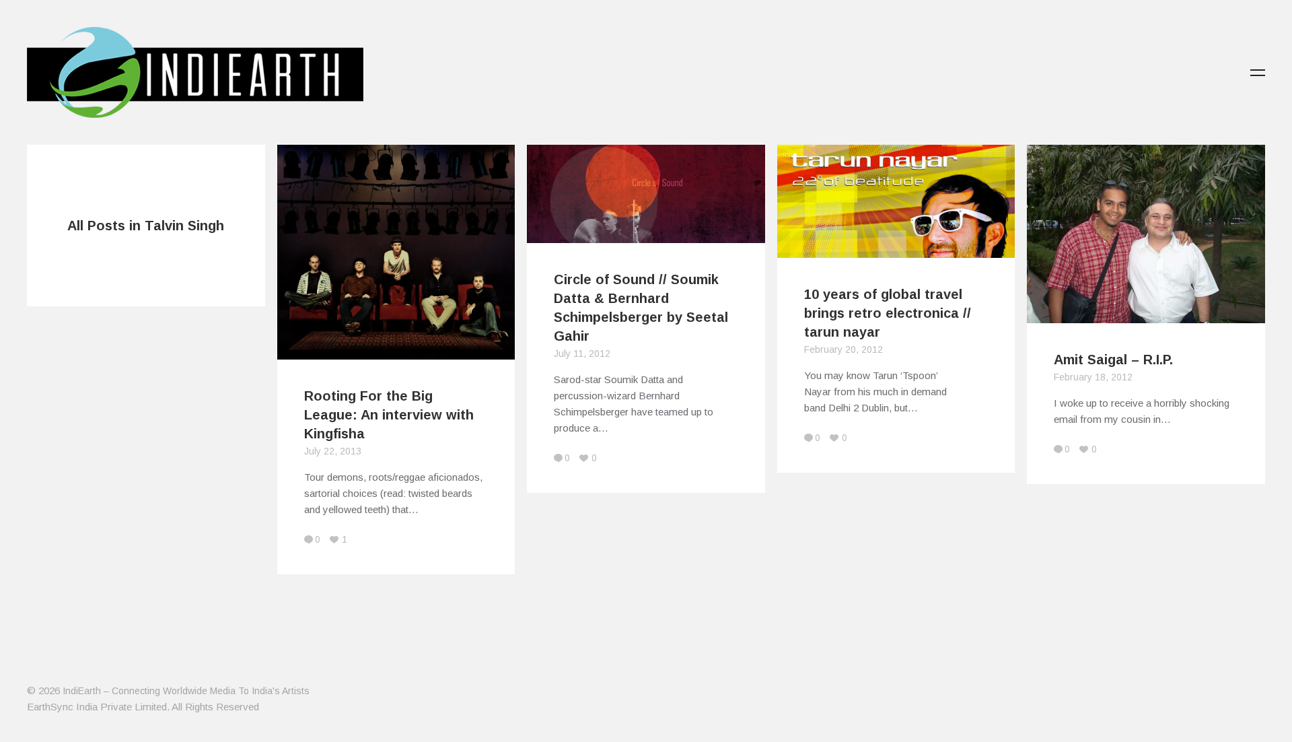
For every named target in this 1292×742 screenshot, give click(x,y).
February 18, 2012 (1093, 377)
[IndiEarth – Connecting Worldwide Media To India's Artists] (195, 109)
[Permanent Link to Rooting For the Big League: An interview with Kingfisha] (396, 351)
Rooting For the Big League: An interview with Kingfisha (389, 415)
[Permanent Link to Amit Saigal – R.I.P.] (1146, 315)
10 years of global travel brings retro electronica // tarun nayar (887, 313)
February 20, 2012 (843, 349)
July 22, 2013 (332, 451)
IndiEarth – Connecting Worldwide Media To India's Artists (186, 690)
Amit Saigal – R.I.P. (1113, 359)
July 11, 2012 (582, 353)
